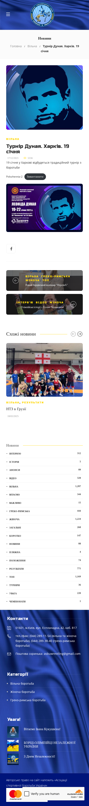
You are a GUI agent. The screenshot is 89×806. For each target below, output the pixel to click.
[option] (44, 382)
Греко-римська (55, 276)
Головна (16, 46)
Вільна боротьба (22, 683)
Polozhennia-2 (14, 176)
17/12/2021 (13, 158)
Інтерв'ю (24, 302)
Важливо (45, 502)
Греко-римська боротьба (28, 700)
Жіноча (32, 280)
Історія (45, 461)
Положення (45, 560)
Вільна (32, 46)
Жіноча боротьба (22, 692)
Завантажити (35, 176)
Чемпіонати (45, 601)
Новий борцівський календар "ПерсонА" (46, 285)
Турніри (45, 585)
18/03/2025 (13, 416)
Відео (41, 302)
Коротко (45, 535)
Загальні (45, 527)
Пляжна (45, 552)
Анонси (45, 469)
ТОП (45, 280)
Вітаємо (45, 494)
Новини (45, 543)
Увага (45, 593)
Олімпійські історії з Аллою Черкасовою (42, 307)
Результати (33, 402)
